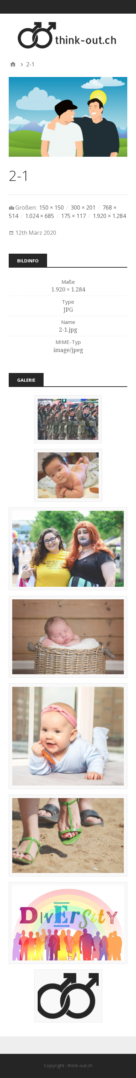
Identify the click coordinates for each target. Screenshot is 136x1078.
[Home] (13, 64)
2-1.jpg (68, 329)
